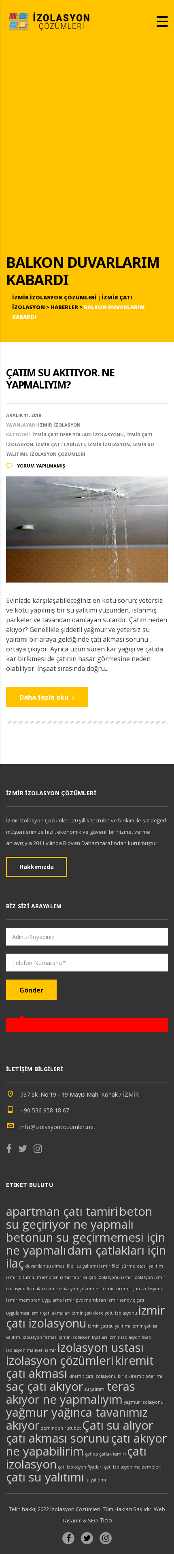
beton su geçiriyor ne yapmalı (79, 1217)
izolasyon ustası (100, 1347)
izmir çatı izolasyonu (85, 1316)
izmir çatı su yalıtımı (109, 1326)
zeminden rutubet (61, 1428)
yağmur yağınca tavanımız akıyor (77, 1418)
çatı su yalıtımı (45, 1477)
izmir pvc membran (84, 1300)
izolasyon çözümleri (60, 1360)
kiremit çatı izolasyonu (92, 1376)
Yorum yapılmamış (40, 466)
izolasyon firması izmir (46, 1337)
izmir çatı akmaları (50, 1313)
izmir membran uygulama (34, 1300)
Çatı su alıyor (117, 1425)
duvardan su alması (45, 1266)
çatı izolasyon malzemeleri (132, 1467)
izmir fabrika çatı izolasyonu (90, 1277)
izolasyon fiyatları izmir (95, 1337)
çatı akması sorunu (58, 1438)
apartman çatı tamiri (62, 1211)
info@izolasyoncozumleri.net (57, 1127)
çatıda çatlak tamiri (105, 1454)
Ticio (105, 1520)
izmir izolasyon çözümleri (74, 1288)
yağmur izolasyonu (143, 1402)
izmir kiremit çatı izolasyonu (133, 1288)
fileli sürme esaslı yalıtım (137, 1266)
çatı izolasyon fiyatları (80, 1467)
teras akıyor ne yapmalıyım (70, 1392)
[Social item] (9, 1150)
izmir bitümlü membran (32, 1277)
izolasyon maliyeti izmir (31, 1350)
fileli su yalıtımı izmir (88, 1266)
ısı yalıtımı (95, 1480)
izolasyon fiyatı (136, 1337)
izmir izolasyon (137, 1277)
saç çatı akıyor (44, 1386)
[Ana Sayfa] (50, 20)
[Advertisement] (87, 154)
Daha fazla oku (44, 697)
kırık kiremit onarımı (140, 1376)
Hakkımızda (36, 867)
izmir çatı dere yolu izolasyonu (104, 1313)
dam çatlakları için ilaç (86, 1256)
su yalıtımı (95, 1389)
